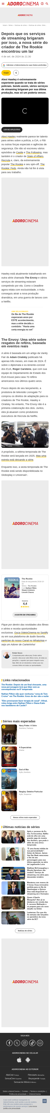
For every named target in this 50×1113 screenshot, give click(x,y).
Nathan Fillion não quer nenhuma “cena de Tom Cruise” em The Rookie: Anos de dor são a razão (25, 695)
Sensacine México (22, 1082)
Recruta (5, 160)
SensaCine (10, 1078)
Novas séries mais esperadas (25, 817)
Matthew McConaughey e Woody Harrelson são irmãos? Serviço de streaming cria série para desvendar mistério (37, 872)
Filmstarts (32, 1075)
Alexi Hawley (8, 136)
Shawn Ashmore (28, 590)
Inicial (5, 25)
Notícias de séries (21, 25)
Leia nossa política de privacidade (20, 1107)
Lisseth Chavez (28, 592)
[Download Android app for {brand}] (29, 1060)
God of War (24, 770)
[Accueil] (23, 4)
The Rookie (16, 164)
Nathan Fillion (31, 588)
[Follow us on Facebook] (9, 1043)
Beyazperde (33, 1078)
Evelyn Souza (17, 653)
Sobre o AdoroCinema (11, 1091)
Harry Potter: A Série (28, 726)
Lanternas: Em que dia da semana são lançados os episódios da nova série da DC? (37, 915)
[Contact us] (40, 1043)
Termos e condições (37, 1091)
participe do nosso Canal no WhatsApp (23, 640)
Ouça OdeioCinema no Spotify (31, 632)
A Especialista (25, 747)
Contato (25, 1091)
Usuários (25, 601)
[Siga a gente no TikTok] (32, 1043)
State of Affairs (35, 156)
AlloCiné (9, 1075)
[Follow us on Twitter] (17, 1043)
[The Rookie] (12, 587)
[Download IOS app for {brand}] (21, 1060)
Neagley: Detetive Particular (31, 792)
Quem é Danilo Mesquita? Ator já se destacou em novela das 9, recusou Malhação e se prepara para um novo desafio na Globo (38, 903)
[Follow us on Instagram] (25, 1043)
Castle (19, 152)
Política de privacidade (18, 1094)
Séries (10, 25)
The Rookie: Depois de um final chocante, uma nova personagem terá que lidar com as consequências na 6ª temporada (23, 686)
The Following (34, 152)
